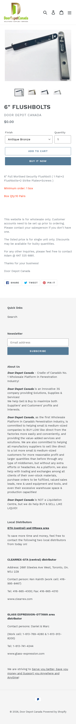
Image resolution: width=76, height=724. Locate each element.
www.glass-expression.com (25, 653)
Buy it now (38, 161)
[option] (19, 93)
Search (12, 317)
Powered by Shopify (54, 711)
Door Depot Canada (31, 711)
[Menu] (69, 12)
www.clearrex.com (19, 599)
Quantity (59, 132)
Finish (9, 132)
